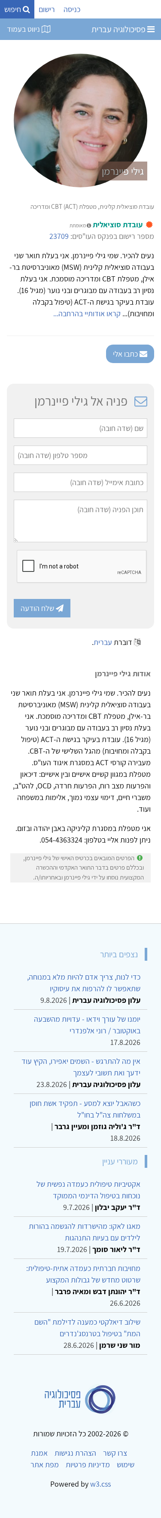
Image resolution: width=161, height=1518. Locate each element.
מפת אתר (44, 1464)
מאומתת (78, 225)
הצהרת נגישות (75, 1453)
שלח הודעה (38, 608)
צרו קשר (115, 1453)
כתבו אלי (126, 354)
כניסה (72, 9)
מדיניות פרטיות (88, 1464)
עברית (103, 642)
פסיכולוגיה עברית (119, 29)
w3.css (100, 1484)
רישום (47, 9)
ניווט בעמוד (24, 29)
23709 (59, 236)
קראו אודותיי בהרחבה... (87, 313)
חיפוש (13, 9)
